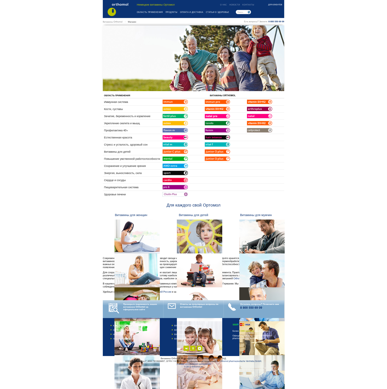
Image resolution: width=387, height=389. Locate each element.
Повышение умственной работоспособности (132, 159)
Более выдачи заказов (251, 331)
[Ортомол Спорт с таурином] (175, 172)
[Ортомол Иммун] (175, 101)
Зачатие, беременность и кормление (127, 116)
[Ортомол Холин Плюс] (175, 193)
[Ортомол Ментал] (175, 158)
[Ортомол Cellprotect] (259, 129)
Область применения (150, 12)
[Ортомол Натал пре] (217, 115)
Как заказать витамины (127, 325)
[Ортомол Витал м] (175, 144)
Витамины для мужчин (188, 329)
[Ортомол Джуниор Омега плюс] (217, 151)
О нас (223, 4)
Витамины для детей (117, 151)
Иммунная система (116, 102)
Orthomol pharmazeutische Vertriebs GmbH (240, 361)
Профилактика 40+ (116, 130)
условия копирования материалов (194, 363)
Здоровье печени (115, 194)
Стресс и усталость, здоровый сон (126, 144)
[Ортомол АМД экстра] (175, 165)
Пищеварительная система (121, 187)
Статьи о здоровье (217, 12)
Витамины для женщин (188, 325)
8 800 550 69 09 (276, 21)
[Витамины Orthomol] (118, 9)
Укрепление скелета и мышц (122, 123)
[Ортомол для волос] (217, 136)
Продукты (171, 12)
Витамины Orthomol (112, 21)
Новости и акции (123, 334)
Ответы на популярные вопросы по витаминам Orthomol (199, 305)
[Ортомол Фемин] (217, 129)
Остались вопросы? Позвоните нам (259, 306)
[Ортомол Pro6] (175, 186)
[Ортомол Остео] (175, 108)
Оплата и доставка (191, 12)
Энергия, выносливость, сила (123, 173)
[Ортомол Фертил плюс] (175, 115)
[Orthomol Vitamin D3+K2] (259, 101)
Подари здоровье (124, 338)
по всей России (162, 291)
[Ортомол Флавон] (175, 129)
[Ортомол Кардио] (175, 179)
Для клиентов (275, 4)
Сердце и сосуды (115, 180)
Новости (234, 4)
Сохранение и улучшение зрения (125, 166)
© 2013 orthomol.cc (193, 366)
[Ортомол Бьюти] (175, 136)
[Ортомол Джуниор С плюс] (175, 151)
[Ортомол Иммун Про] (217, 101)
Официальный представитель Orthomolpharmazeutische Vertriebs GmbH (252, 337)
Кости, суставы (113, 109)
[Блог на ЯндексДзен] (199, 348)
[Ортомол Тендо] (217, 122)
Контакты (248, 4)
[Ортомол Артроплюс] (259, 108)
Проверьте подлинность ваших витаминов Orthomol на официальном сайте (140, 307)
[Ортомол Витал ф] (217, 144)
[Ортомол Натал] (259, 115)
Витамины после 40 (186, 338)
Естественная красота (118, 137)
